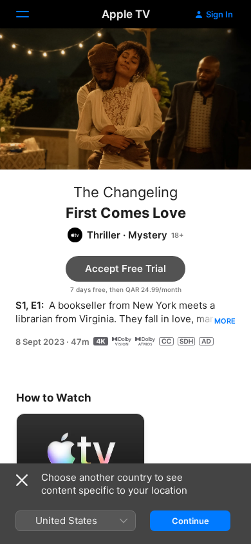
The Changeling (125, 192)
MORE (225, 320)
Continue (190, 521)
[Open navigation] (30, 14)
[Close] (22, 480)
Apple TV (126, 14)
